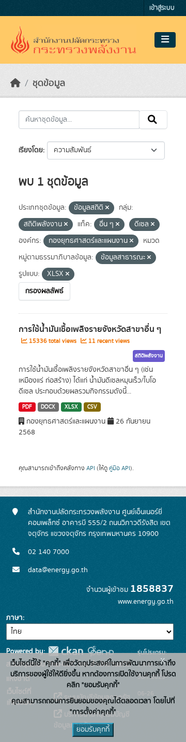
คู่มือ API (119, 468)
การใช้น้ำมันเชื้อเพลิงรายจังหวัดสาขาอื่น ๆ (90, 329)
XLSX (71, 407)
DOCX (48, 407)
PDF (27, 407)
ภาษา (14, 618)
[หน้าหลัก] (15, 83)
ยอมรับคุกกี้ (93, 729)
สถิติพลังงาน (149, 355)
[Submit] (153, 119)
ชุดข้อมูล (49, 83)
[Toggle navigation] (165, 40)
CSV (92, 407)
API (90, 468)
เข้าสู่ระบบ (162, 8)
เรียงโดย (31, 150)
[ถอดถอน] (107, 208)
